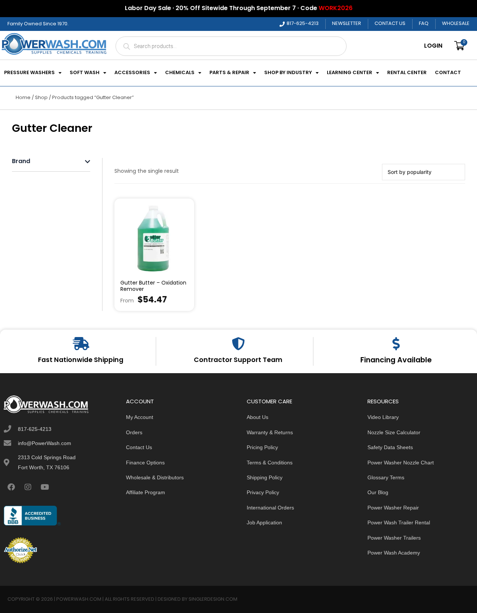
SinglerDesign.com (213, 599)
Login (433, 46)
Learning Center (349, 73)
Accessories (132, 73)
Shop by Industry (288, 73)
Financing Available (396, 360)
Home (23, 98)
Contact (448, 73)
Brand (21, 162)
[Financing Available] (395, 343)
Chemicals (180, 73)
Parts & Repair (229, 73)
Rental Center (407, 73)
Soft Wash (84, 73)
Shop (41, 98)
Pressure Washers (29, 73)
